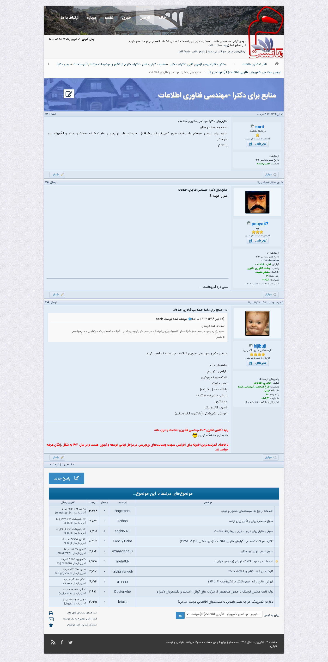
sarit (259, 127)
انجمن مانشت (212, 642)
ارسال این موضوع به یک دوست (80, 619)
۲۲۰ (256, 284)
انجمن (145, 18)
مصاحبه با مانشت (270, 261)
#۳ (47, 302)
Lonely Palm (122, 541)
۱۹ (267, 276)
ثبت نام (214, 45)
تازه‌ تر (55, 464)
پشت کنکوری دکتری (258, 268)
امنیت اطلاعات (263, 264)
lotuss (122, 602)
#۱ (46, 114)
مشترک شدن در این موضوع (82, 625)
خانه (162, 18)
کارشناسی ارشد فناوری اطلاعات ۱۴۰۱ (250, 571)
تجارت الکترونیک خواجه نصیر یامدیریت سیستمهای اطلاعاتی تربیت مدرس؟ (225, 602)
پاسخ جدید (64, 479)
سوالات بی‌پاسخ (216, 51)
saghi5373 (123, 531)
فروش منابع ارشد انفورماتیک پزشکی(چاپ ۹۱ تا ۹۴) (240, 581)
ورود (225, 45)
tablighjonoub (122, 571)
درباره (91, 18)
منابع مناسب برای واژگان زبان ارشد (251, 521)
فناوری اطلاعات (262, 383)
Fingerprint (123, 511)
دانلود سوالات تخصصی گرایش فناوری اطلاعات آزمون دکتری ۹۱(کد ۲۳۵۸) (226, 541)
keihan (123, 521)
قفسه (109, 18)
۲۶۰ (247, 402)
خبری (126, 18)
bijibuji (260, 346)
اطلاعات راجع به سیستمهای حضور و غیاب (247, 511)
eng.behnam (64, 563)
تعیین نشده (263, 164)
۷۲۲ (256, 402)
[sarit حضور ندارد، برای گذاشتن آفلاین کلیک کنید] (252, 127)
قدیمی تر (66, 464)
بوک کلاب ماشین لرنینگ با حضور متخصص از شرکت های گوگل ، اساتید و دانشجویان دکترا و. (214, 591)
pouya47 (260, 224)
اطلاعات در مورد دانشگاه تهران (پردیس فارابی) (243, 561)
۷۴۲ (247, 284)
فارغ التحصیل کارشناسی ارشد (254, 387)
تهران (267, 391)
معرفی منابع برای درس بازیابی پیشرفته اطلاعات (243, 531)
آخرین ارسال (79, 513)
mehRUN (122, 561)
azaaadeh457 (122, 551)
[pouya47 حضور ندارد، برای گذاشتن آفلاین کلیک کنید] (249, 224)
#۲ (47, 183)
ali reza (122, 581)
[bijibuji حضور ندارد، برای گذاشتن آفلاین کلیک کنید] (251, 346)
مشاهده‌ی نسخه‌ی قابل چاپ (82, 613)
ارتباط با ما (69, 18)
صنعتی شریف (262, 272)
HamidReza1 (63, 553)
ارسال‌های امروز (237, 51)
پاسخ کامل (184, 51)
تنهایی (273, 646)
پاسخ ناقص (198, 51)
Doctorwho (122, 591)
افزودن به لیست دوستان (257, 139)
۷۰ (267, 395)
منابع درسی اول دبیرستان (257, 551)
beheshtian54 (63, 513)
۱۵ (260, 379)
